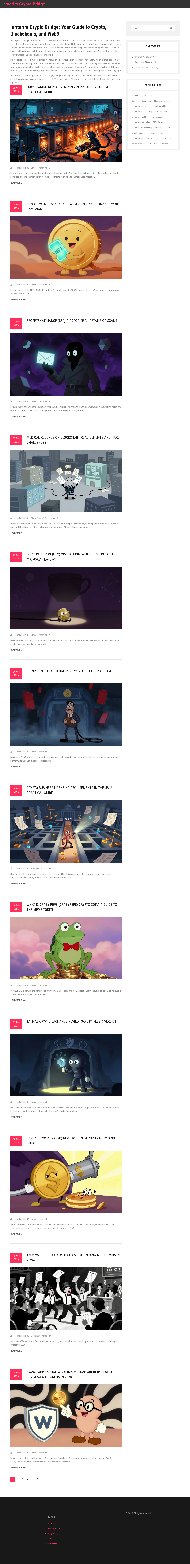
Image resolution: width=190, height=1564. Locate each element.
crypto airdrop (157, 117)
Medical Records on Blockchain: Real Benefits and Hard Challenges (73, 440)
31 (38, 1479)
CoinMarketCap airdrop (141, 101)
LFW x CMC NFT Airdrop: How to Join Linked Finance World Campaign (74, 206)
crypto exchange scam (141, 143)
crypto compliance (163, 138)
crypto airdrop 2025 (140, 117)
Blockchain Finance (39, 868)
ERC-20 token (158, 122)
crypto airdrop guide (157, 106)
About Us (51, 1523)
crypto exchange (139, 106)
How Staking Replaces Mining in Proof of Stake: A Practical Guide (67, 89)
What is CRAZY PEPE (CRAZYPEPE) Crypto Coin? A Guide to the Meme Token (72, 907)
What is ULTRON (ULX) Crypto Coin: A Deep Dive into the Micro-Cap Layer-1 (71, 556)
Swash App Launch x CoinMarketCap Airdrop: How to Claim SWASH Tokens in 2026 (70, 1374)
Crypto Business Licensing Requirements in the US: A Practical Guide (69, 790)
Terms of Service (52, 1528)
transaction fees (161, 143)
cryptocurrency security (142, 127)
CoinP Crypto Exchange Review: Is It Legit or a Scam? (70, 671)
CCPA (51, 1538)
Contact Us (51, 1544)
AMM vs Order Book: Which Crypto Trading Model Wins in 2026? (73, 1257)
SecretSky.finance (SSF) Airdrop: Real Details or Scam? (72, 321)
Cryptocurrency (37, 168)
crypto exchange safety (142, 111)
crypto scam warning (141, 122)
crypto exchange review (142, 138)
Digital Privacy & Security (41, 518)
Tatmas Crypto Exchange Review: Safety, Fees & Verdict (71, 1021)
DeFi (169, 127)
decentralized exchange (142, 95)
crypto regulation (156, 133)
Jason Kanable (20, 168)
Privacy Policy (51, 1533)
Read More (16, 183)
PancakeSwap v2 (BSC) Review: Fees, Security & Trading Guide (71, 1140)
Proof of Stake (161, 111)
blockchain (159, 127)
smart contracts (139, 133)
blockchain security (162, 101)
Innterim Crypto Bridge (23, 3)
